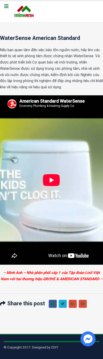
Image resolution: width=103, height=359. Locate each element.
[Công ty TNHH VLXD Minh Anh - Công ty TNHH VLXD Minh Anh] (24, 12)
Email (83, 304)
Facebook (53, 304)
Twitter (63, 304)
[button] (6, 7)
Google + (73, 304)
